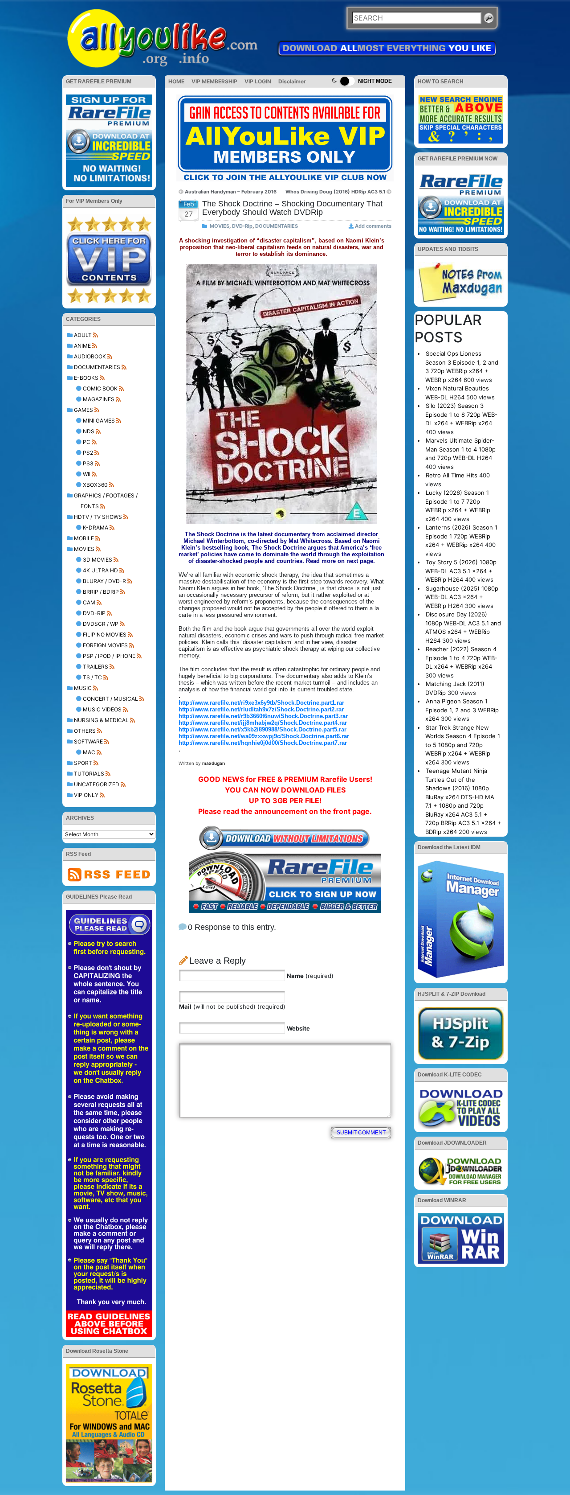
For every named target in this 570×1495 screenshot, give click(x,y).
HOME (176, 81)
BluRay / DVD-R (104, 581)
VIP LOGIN (257, 81)
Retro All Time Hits (451, 475)
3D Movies (97, 559)
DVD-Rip (94, 613)
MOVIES (84, 549)
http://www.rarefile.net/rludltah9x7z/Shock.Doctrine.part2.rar (261, 709)
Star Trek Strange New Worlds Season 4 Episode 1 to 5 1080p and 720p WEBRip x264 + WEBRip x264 (462, 745)
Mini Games (99, 420)
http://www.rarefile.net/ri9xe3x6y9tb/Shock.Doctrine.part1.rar (261, 702)
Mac (89, 752)
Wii (86, 474)
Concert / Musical (110, 698)
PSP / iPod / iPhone (109, 656)
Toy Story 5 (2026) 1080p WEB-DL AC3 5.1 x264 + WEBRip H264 (461, 571)
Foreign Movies (105, 645)
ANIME (82, 345)
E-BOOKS (86, 377)
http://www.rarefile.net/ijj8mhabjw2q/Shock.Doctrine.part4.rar (263, 722)
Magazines (98, 399)
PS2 (88, 452)
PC (86, 442)
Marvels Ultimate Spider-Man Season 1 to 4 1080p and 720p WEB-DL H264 (460, 449)
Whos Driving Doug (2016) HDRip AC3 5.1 (335, 192)
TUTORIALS (89, 773)
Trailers (95, 666)
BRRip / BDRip (101, 591)
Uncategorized (96, 784)
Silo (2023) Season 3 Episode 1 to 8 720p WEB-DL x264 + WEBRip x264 (461, 414)
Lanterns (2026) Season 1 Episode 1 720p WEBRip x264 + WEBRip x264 (461, 536)
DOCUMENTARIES (97, 367)
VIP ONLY (86, 795)
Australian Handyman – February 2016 (231, 192)
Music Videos (102, 709)
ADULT (83, 335)
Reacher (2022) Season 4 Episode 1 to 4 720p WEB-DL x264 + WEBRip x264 (461, 657)
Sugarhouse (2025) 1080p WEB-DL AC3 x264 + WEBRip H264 (461, 597)
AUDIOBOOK (90, 356)
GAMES (83, 410)
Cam (89, 602)
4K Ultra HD (100, 570)
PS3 (88, 463)
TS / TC (92, 677)
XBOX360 (95, 484)
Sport (83, 763)
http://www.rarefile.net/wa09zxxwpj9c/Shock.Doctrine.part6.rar (264, 736)
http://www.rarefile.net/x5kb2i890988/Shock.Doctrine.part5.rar (262, 729)
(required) (310, 975)
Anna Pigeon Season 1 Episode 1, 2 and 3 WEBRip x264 (462, 710)
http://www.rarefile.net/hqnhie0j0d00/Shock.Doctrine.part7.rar (263, 742)
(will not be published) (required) (232, 1006)
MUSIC (83, 688)
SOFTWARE (88, 741)
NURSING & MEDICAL (101, 720)
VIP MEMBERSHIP (214, 81)
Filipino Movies (104, 634)
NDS (88, 431)
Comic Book (100, 388)
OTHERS (85, 730)
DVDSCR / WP (100, 623)
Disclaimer (292, 81)
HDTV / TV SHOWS (98, 516)
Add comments (373, 226)
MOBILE (84, 538)
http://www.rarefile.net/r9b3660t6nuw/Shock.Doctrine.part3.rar (263, 716)
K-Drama (95, 527)
